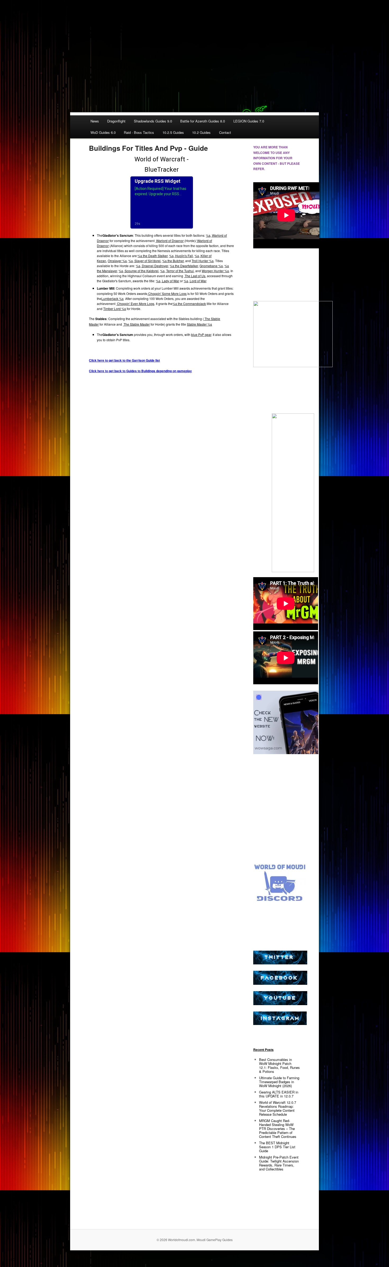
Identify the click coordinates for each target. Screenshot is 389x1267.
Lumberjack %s (112, 298)
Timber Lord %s (114, 308)
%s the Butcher (173, 260)
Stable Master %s (199, 324)
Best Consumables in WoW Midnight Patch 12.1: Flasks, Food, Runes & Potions (279, 1065)
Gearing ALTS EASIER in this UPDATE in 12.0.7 (278, 1094)
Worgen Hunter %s (215, 270)
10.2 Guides (201, 132)
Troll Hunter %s (203, 260)
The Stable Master (136, 324)
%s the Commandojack (189, 303)
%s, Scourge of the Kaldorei (139, 270)
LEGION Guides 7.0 (248, 121)
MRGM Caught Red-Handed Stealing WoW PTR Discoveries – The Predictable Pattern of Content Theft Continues (277, 1128)
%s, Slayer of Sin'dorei (144, 260)
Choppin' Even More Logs (135, 303)
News (95, 121)
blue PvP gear (201, 334)
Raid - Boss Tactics (139, 132)
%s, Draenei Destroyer (152, 265)
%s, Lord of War (195, 281)
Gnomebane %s (211, 265)
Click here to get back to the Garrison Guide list (124, 360)
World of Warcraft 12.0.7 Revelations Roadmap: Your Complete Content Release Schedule (277, 1108)
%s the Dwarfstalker (184, 265)
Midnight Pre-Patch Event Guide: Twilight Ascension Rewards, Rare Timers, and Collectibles (279, 1163)
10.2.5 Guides (173, 132)
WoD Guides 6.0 (103, 132)
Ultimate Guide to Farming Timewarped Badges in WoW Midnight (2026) (279, 1081)
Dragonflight (116, 121)
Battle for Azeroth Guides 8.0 (202, 121)
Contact (225, 132)
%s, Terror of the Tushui (177, 270)
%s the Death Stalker (153, 255)
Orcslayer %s (117, 260)
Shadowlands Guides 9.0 (153, 121)
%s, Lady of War (167, 281)
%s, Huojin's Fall (181, 255)
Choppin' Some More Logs (167, 293)
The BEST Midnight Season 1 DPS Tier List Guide (277, 1146)
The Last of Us (194, 276)
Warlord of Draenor (169, 240)
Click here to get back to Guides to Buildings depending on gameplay (140, 370)
